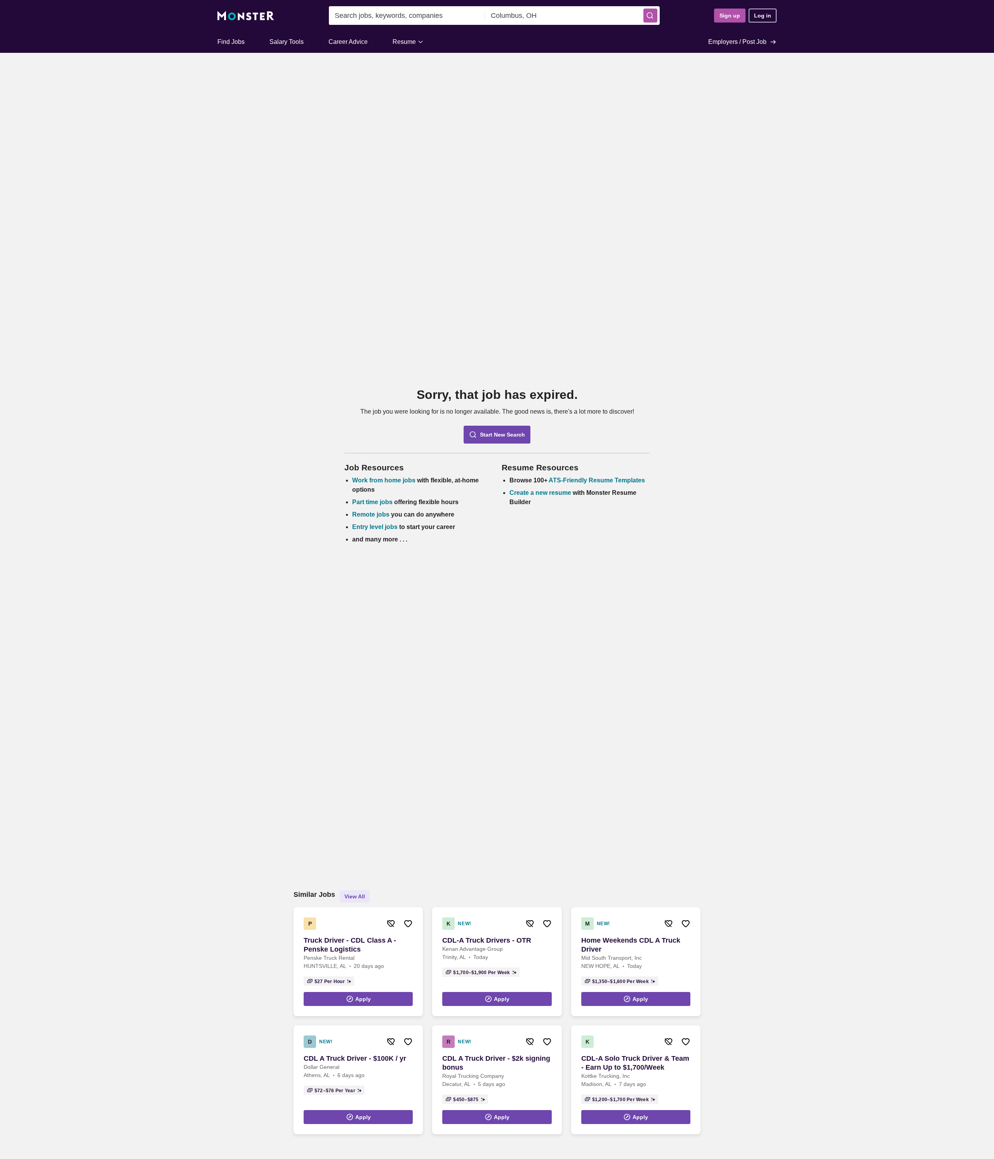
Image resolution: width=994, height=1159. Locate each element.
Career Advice (348, 41)
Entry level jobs (375, 527)
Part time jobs (372, 502)
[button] (650, 16)
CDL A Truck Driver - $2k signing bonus (496, 1063)
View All (354, 896)
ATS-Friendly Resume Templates (597, 480)
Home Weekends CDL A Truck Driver (630, 944)
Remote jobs (370, 514)
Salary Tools (286, 41)
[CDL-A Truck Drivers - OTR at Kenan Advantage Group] (497, 961)
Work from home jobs (383, 480)
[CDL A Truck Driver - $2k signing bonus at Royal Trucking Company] (497, 1079)
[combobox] (407, 15)
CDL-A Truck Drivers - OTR (486, 940)
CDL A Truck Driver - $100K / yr (355, 1058)
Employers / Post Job (737, 41)
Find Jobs (231, 41)
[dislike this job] (391, 923)
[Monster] (245, 16)
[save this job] (408, 923)
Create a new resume (541, 492)
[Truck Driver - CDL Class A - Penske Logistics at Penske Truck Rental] (358, 961)
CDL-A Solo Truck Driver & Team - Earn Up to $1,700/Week (635, 1063)
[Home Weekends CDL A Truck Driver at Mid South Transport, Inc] (636, 961)
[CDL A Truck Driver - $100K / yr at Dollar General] (358, 1079)
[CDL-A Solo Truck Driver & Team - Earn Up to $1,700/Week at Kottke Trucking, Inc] (636, 1079)
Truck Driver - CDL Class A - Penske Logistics (350, 944)
